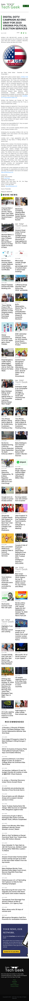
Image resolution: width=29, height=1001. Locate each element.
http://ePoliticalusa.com (11, 186)
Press (14, 979)
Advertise (14, 981)
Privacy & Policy (14, 986)
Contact (14, 983)
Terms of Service (14, 984)
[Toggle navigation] (26, 6)
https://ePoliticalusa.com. (7, 172)
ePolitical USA (24, 76)
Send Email (7, 178)
